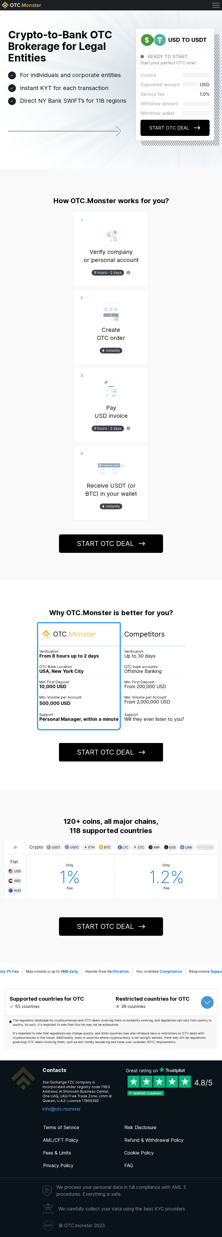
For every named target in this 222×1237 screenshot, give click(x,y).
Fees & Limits (57, 1153)
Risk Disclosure (140, 1127)
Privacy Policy (58, 1165)
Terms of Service (61, 1127)
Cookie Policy (139, 1153)
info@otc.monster (61, 1109)
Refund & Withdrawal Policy (154, 1140)
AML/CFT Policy (60, 1140)
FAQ (128, 1165)
